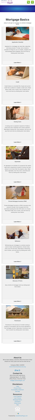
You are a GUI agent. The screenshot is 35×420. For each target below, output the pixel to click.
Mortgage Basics (17, 399)
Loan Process (17, 398)
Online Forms (17, 403)
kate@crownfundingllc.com (17, 380)
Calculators (18, 401)
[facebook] (15, 370)
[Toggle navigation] (32, 2)
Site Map (17, 391)
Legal (17, 386)
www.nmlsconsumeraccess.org (17, 366)
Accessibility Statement (17, 389)
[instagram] (19, 370)
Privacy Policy (17, 388)
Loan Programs (18, 396)
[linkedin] (17, 370)
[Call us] (28, 2)
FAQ (17, 405)
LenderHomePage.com (21, 415)
